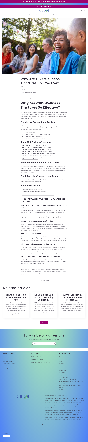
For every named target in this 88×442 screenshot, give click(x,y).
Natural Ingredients (7, 366)
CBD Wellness (74, 436)
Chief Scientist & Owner (9, 363)
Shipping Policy (63, 375)
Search (61, 356)
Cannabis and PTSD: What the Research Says (16, 297)
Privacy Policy (62, 370)
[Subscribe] (54, 343)
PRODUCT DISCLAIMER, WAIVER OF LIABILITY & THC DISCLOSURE (71, 382)
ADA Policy (61, 368)
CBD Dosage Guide (27, 193)
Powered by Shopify (81, 436)
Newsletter (61, 363)
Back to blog (45, 280)
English (6, 436)
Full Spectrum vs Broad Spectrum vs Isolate (34, 191)
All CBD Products (7, 359)
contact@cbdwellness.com (42, 362)
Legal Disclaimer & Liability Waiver (67, 379)
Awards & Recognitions (8, 361)
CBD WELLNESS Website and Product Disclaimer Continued (70, 386)
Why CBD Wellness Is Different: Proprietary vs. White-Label (38, 195)
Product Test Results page (37, 263)
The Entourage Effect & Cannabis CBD (32, 189)
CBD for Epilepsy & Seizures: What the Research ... (72, 297)
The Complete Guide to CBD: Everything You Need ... (44, 297)
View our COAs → (38, 181)
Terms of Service (63, 377)
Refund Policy (62, 372)
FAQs (60, 361)
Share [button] (23, 89)
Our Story (5, 368)
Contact (61, 366)
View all (44, 322)
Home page (6, 356)
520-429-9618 (39, 359)
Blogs (60, 359)
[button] (4, 10)
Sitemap (61, 389)
